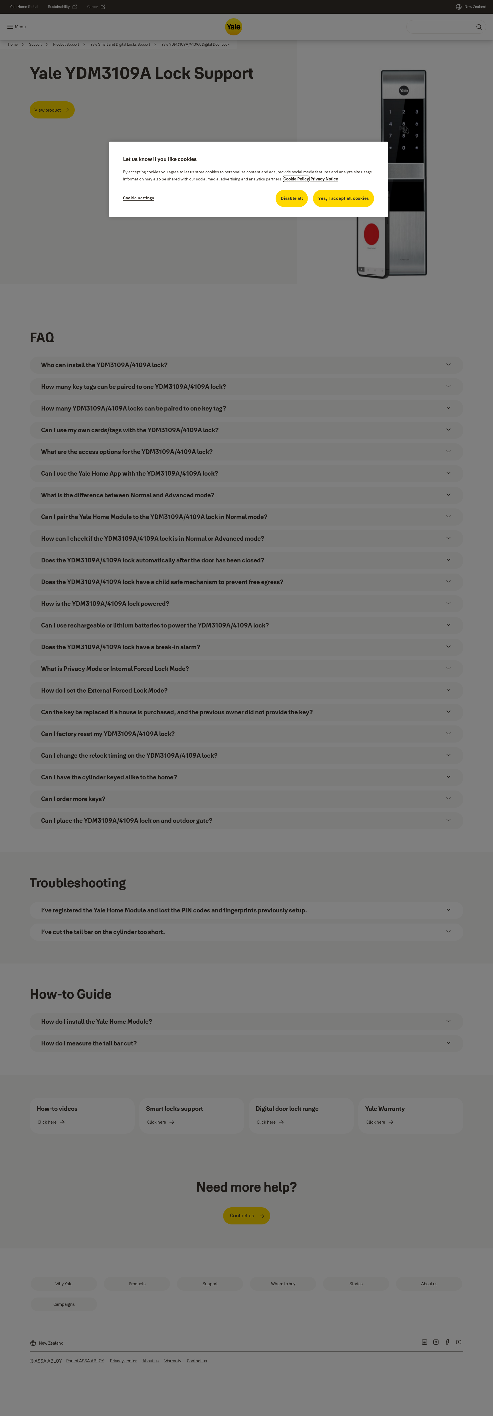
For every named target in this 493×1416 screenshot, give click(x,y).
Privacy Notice (324, 179)
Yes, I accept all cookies (343, 198)
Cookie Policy (296, 179)
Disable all (292, 198)
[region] (248, 179)
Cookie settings (138, 197)
